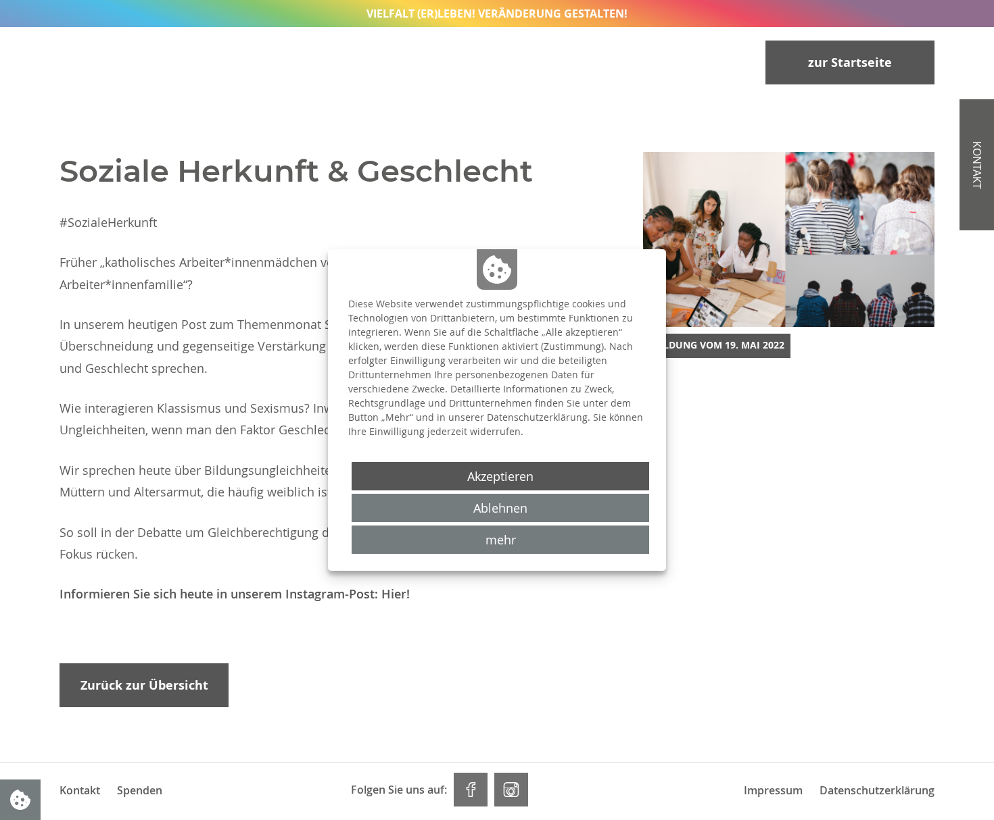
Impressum (773, 790)
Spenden (139, 790)
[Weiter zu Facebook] (471, 789)
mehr (501, 540)
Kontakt (977, 165)
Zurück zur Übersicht (144, 685)
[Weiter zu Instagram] (511, 789)
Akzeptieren (500, 476)
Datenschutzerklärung (877, 790)
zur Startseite (850, 62)
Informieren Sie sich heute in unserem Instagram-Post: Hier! (235, 594)
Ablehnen (500, 508)
